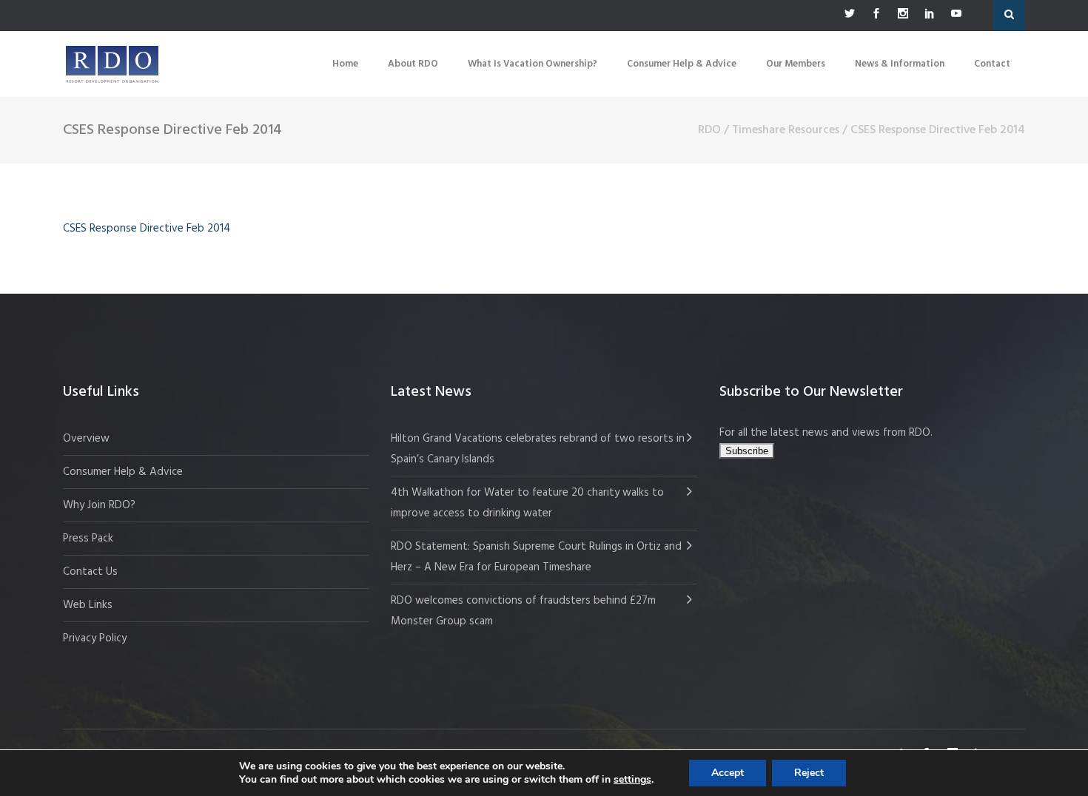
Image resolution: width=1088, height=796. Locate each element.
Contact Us (90, 572)
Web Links (88, 605)
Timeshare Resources (785, 130)
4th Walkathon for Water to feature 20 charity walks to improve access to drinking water (527, 503)
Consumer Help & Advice (123, 472)
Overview (86, 439)
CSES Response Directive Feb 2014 (146, 228)
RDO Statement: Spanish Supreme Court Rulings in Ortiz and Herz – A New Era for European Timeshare (536, 557)
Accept (727, 773)
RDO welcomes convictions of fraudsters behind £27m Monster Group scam (523, 611)
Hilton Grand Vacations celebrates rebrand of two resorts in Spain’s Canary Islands (538, 449)
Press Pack (88, 538)
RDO (709, 130)
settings (632, 779)
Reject (809, 773)
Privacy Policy (95, 638)
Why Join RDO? (99, 505)
